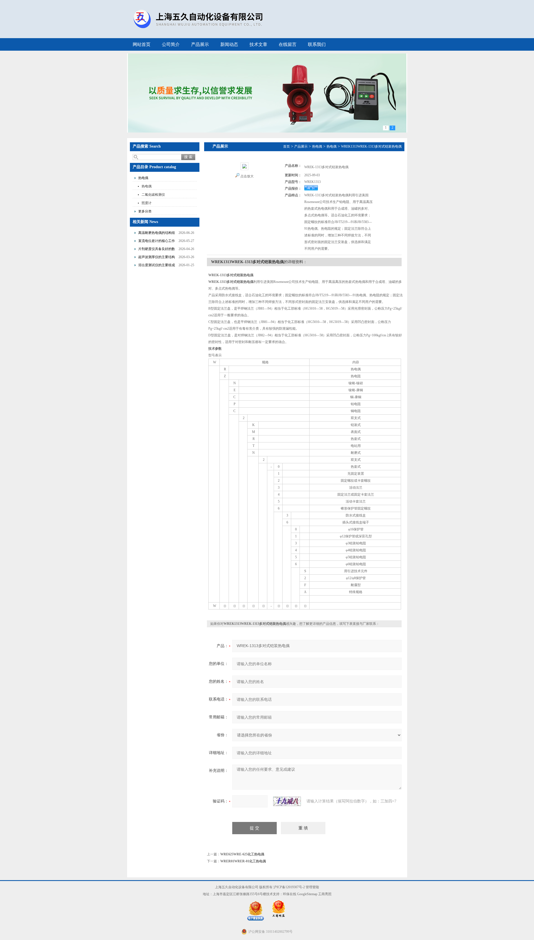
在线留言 (287, 44)
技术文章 (258, 44)
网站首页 (141, 44)
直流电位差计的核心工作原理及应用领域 (156, 241)
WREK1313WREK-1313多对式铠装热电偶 (371, 146)
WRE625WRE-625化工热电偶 (242, 854)
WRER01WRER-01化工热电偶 (243, 861)
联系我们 (317, 44)
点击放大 (247, 176)
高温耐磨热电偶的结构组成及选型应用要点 (156, 233)
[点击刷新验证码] (287, 801)
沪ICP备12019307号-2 (289, 887)
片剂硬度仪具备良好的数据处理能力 (156, 249)
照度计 (147, 203)
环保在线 (289, 894)
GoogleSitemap (307, 894)
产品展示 (200, 44)
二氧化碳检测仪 (153, 195)
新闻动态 (229, 44)
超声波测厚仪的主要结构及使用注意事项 (156, 257)
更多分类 (145, 211)
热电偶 (143, 178)
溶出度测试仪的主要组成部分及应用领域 (156, 265)
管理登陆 (312, 887)
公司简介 (171, 44)
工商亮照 (325, 894)
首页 (286, 146)
